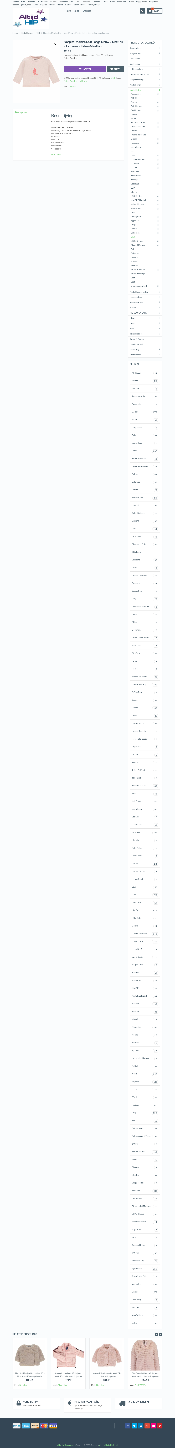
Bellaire (144, 474)
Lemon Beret (144, 879)
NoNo (133, 212)
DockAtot (144, 630)
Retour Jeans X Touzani (144, 1136)
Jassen (134, 155)
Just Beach (144, 824)
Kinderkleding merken (139, 292)
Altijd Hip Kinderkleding (66, 1445)
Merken (133, 307)
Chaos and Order (138, 126)
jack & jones (26, 4)
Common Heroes (144, 575)
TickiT (144, 1237)
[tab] (30, 112)
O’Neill (52, 4)
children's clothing (137, 69)
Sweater (134, 257)
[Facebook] (127, 1425)
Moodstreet (136, 208)
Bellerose (31, 1)
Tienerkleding (136, 334)
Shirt (113, 78)
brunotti (53, 1)
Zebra (144, 1323)
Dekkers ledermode (144, 606)
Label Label (144, 855)
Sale (132, 328)
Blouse (134, 114)
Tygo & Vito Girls (144, 1276)
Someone (144, 1190)
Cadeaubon (135, 58)
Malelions (144, 972)
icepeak (16, 4)
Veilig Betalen (31, 1401)
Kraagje (134, 179)
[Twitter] (134, 1425)
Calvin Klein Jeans (66, 1)
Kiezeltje (144, 840)
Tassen (134, 261)
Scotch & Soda (79, 4)
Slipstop (144, 1175)
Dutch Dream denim (144, 637)
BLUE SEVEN (43, 1)
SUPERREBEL (144, 1214)
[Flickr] (153, 1425)
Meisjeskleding (137, 204)
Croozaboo (144, 591)
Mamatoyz (144, 980)
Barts (23, 1)
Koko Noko (144, 848)
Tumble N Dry (144, 1260)
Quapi (133, 224)
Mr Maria (144, 1042)
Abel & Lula (144, 373)
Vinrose (144, 1292)
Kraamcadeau (136, 297)
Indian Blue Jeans (144, 785)
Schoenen (135, 233)
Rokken (134, 229)
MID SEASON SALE (138, 313)
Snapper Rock (144, 1182)
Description (21, 112)
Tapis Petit (144, 1229)
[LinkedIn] (140, 1425)
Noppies (43, 4)
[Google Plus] (147, 1425)
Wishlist (87, 11)
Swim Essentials (144, 1221)
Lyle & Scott (144, 957)
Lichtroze (83, 81)
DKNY (105, 1)
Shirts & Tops (137, 241)
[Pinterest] (159, 1425)
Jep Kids (144, 816)
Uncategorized (136, 344)
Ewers (112, 1)
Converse (96, 1)
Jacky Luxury (136, 147)
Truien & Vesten (138, 269)
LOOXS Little (136, 196)
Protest (60, 4)
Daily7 (144, 598)
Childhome (144, 552)
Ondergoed (136, 216)
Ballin (144, 435)
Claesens (144, 559)
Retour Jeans (144, 1128)
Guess (131, 1)
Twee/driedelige (138, 273)
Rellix (144, 1120)
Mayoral (144, 1003)
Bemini (144, 489)
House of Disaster (144, 739)
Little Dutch (144, 918)
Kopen (87, 69)
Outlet (132, 323)
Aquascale (144, 404)
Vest (133, 278)
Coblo (144, 567)
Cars (77, 1)
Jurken (134, 167)
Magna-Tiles (144, 964)
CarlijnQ (144, 521)
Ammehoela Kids (144, 396)
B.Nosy (134, 102)
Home (68, 11)
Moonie (144, 1035)
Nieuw (132, 318)
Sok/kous (135, 253)
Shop (77, 11)
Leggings (135, 184)
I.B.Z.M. (144, 754)
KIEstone (135, 171)
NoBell (144, 1066)
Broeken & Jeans (138, 122)
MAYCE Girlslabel (138, 200)
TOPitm (134, 265)
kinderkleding (135, 90)
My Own (144, 1050)
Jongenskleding (136, 79)
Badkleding (136, 110)
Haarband (135, 143)
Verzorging (134, 349)
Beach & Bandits (144, 458)
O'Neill (144, 1097)
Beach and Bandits (144, 466)
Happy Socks (141, 1)
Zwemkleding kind (139, 286)
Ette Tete (144, 653)
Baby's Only (144, 427)
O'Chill (144, 1089)
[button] (55, 44)
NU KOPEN (56, 154)
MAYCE (144, 988)
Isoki (144, 793)
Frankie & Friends (138, 135)
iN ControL (144, 778)
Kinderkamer (135, 85)
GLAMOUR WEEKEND (139, 74)
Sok (132, 249)
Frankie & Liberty (144, 684)
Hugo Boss (153, 1)
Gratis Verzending (138, 1401)
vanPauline (144, 1284)
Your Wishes (144, 1315)
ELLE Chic (144, 645)
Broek (133, 118)
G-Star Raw (121, 1)
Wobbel (144, 1307)
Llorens (144, 926)
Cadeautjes (135, 64)
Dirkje (144, 614)
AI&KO (134, 98)
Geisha (134, 139)
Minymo (144, 1011)
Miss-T (144, 1019)
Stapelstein (144, 1198)
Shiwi (144, 1159)
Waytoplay (144, 1299)
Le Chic (144, 863)
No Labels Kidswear (144, 1058)
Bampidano (144, 443)
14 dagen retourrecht (86, 1401)
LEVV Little (144, 902)
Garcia (144, 700)
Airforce (16, 1)
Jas (132, 151)
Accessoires (135, 48)
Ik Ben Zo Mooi (144, 770)
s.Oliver (68, 4)
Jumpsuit (135, 163)
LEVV (133, 188)
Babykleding (135, 53)
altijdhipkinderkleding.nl (108, 1445)
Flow (144, 669)
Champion (86, 1)
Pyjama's (135, 220)
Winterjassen (135, 355)
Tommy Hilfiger (94, 4)
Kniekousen (136, 175)
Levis (36, 4)
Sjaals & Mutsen (138, 245)
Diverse (134, 130)
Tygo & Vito (144, 1268)
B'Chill (144, 419)
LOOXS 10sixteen (144, 933)
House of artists (144, 731)
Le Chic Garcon (144, 871)
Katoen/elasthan (71, 81)
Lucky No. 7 (144, 949)
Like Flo (134, 192)
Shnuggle (144, 1167)
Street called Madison (144, 1206)
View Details (30, 1362)
